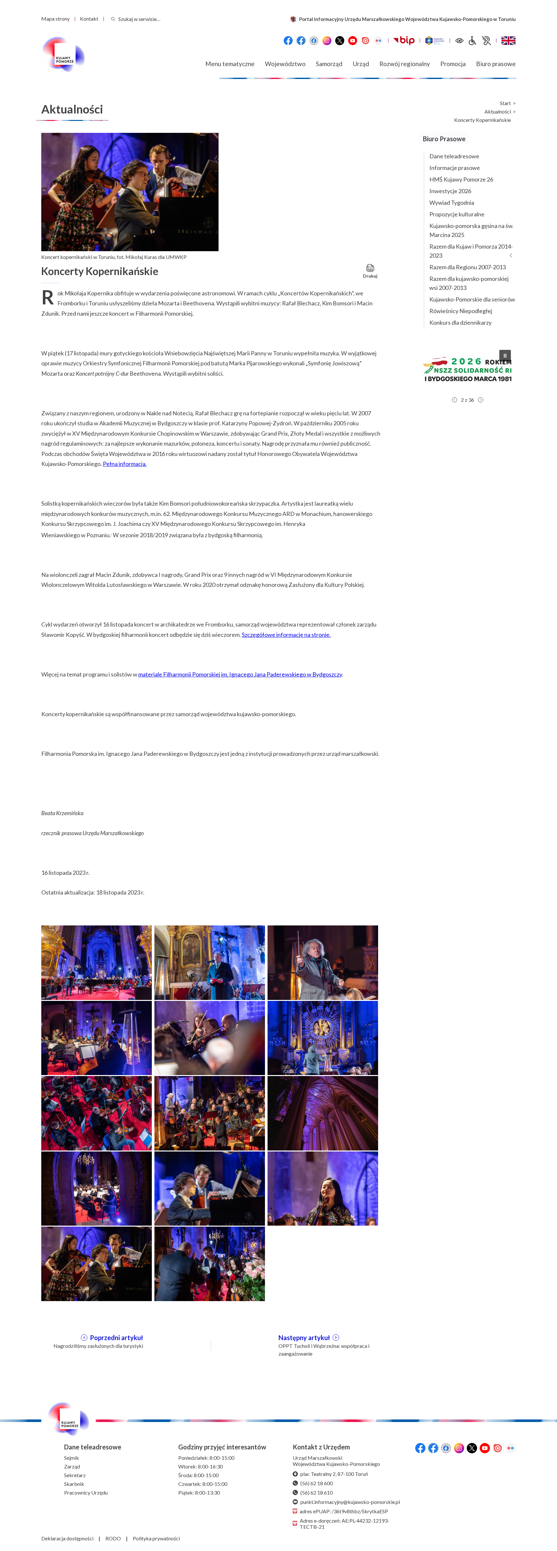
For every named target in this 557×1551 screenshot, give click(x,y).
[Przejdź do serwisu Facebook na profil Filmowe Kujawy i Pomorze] (313, 40)
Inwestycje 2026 (450, 190)
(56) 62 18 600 (316, 1483)
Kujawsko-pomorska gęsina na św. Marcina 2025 (471, 230)
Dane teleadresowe (454, 156)
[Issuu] (365, 40)
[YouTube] (352, 40)
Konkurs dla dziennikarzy (460, 322)
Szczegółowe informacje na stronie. (286, 634)
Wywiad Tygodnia (451, 202)
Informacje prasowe (454, 167)
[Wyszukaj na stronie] (113, 18)
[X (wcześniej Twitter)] (339, 40)
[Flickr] (378, 40)
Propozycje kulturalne (456, 214)
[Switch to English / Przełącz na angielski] (508, 40)
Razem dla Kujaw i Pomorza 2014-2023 (471, 251)
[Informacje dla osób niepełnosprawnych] (479, 40)
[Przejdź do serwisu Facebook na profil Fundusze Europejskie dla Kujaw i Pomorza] (301, 40)
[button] (467, 369)
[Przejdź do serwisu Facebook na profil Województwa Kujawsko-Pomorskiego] (288, 40)
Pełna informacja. (125, 463)
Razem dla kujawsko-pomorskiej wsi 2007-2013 (469, 283)
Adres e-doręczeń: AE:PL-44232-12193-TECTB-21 (344, 1523)
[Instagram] (326, 40)
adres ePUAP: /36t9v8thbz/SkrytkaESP (344, 1511)
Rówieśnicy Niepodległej (460, 310)
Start (505, 103)
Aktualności (497, 111)
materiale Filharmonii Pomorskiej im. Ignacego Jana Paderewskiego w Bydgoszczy (240, 674)
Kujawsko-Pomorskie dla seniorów (472, 299)
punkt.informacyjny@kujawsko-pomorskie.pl (350, 1502)
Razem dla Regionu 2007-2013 (467, 267)
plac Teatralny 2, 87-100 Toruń (334, 1474)
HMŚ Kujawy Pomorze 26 (461, 179)
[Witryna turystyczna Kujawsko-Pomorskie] (435, 40)
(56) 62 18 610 (316, 1492)
